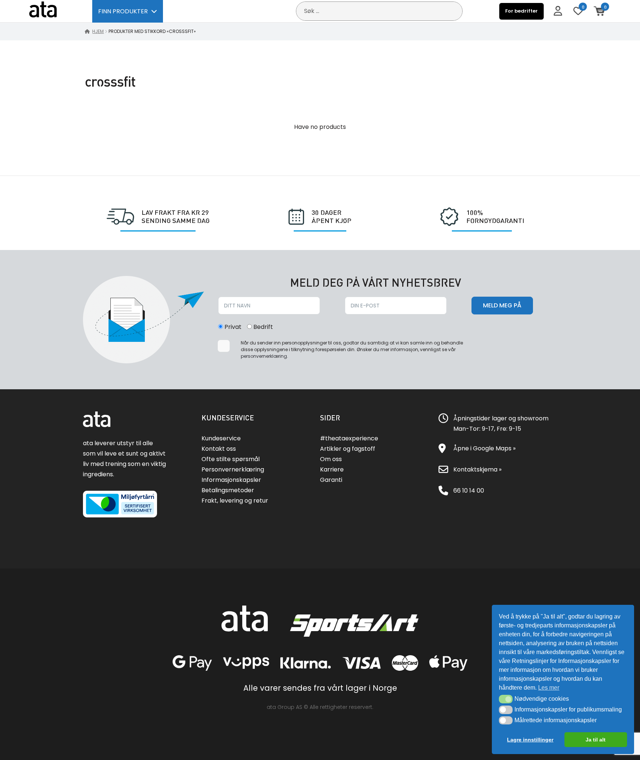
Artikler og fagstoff (347, 448)
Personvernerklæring (232, 469)
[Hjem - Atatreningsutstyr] (51, 10)
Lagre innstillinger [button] (530, 740)
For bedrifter (521, 10)
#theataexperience (349, 438)
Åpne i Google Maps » (484, 448)
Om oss (331, 459)
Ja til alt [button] (596, 740)
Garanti (331, 480)
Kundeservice (221, 438)
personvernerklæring (264, 356)
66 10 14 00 (468, 490)
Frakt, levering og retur (234, 500)
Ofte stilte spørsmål (230, 459)
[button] (506, 699)
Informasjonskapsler (231, 480)
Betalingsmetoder (227, 490)
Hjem (98, 31)
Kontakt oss (218, 448)
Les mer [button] (548, 687)
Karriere (332, 469)
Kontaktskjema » (477, 469)
